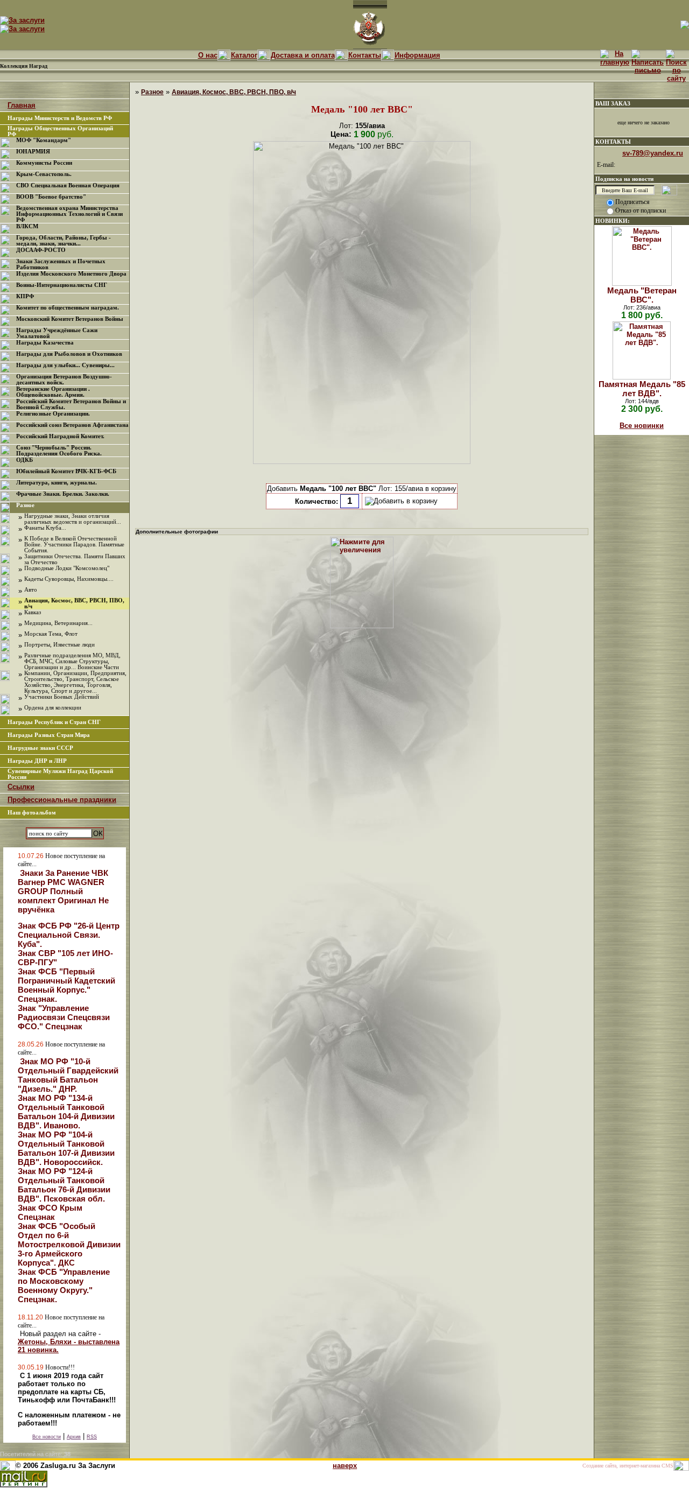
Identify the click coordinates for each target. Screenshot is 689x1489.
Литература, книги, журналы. (56, 483)
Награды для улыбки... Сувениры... (65, 365)
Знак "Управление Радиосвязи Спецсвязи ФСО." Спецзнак (64, 1017)
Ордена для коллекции (52, 708)
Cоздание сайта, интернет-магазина (621, 1466)
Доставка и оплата (303, 55)
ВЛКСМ (27, 226)
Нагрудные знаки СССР (40, 748)
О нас (207, 55)
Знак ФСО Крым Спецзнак (50, 1212)
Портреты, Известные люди (59, 645)
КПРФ (25, 296)
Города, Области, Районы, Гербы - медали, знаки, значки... (63, 241)
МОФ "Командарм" (43, 140)
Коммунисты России (44, 163)
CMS (667, 1466)
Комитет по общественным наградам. (67, 308)
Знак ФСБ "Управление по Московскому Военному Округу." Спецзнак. (64, 1285)
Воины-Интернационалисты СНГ (61, 285)
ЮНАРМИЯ (33, 151)
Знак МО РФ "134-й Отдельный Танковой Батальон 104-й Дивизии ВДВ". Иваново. (66, 1111)
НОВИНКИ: (612, 220)
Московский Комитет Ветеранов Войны (69, 319)
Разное (25, 505)
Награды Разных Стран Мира (49, 735)
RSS (92, 1436)
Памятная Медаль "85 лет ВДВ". (642, 389)
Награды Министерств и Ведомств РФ (60, 118)
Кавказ (32, 612)
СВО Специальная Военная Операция (67, 185)
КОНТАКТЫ (613, 141)
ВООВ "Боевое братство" (51, 197)
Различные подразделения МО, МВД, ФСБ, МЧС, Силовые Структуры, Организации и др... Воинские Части (72, 661)
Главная (22, 105)
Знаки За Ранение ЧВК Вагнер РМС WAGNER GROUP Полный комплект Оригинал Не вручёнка (63, 891)
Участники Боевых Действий (61, 697)
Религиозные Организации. (53, 414)
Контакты (364, 55)
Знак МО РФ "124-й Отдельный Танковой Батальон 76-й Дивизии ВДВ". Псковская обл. (64, 1185)
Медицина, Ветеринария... (58, 623)
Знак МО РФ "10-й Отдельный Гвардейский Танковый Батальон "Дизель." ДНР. (68, 1075)
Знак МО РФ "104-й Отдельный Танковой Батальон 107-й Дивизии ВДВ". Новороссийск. (66, 1148)
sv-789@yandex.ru (652, 153)
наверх (345, 1466)
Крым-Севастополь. (44, 174)
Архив (74, 1436)
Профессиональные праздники (62, 800)
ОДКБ (24, 460)
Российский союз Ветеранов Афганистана (72, 425)
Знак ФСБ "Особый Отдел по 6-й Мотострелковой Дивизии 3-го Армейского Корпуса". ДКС (69, 1244)
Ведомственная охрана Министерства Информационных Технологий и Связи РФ (69, 214)
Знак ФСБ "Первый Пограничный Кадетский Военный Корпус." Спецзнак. (66, 985)
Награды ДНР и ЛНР (37, 761)
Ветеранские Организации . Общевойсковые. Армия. (53, 392)
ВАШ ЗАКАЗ (612, 103)
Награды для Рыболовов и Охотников (69, 354)
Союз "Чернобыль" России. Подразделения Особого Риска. (59, 450)
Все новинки (642, 426)
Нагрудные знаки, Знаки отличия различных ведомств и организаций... (72, 519)
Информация (417, 55)
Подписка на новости (624, 178)
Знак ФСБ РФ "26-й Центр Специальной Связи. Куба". (68, 935)
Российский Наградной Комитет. (60, 436)
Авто (30, 590)
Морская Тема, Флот (51, 634)
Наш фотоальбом (32, 813)
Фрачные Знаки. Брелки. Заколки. (62, 494)
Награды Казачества (45, 343)
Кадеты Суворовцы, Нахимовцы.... (69, 579)
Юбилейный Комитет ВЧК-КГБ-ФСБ (66, 471)
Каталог (244, 55)
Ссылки (21, 787)
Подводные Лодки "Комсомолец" (66, 568)
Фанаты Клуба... (45, 528)
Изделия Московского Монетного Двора (71, 274)
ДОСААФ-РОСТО (41, 250)
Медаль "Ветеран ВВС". (642, 295)
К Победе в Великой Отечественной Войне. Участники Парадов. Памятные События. (74, 544)
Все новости (46, 1436)
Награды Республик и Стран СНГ (54, 722)
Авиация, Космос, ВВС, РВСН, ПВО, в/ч (234, 92)
